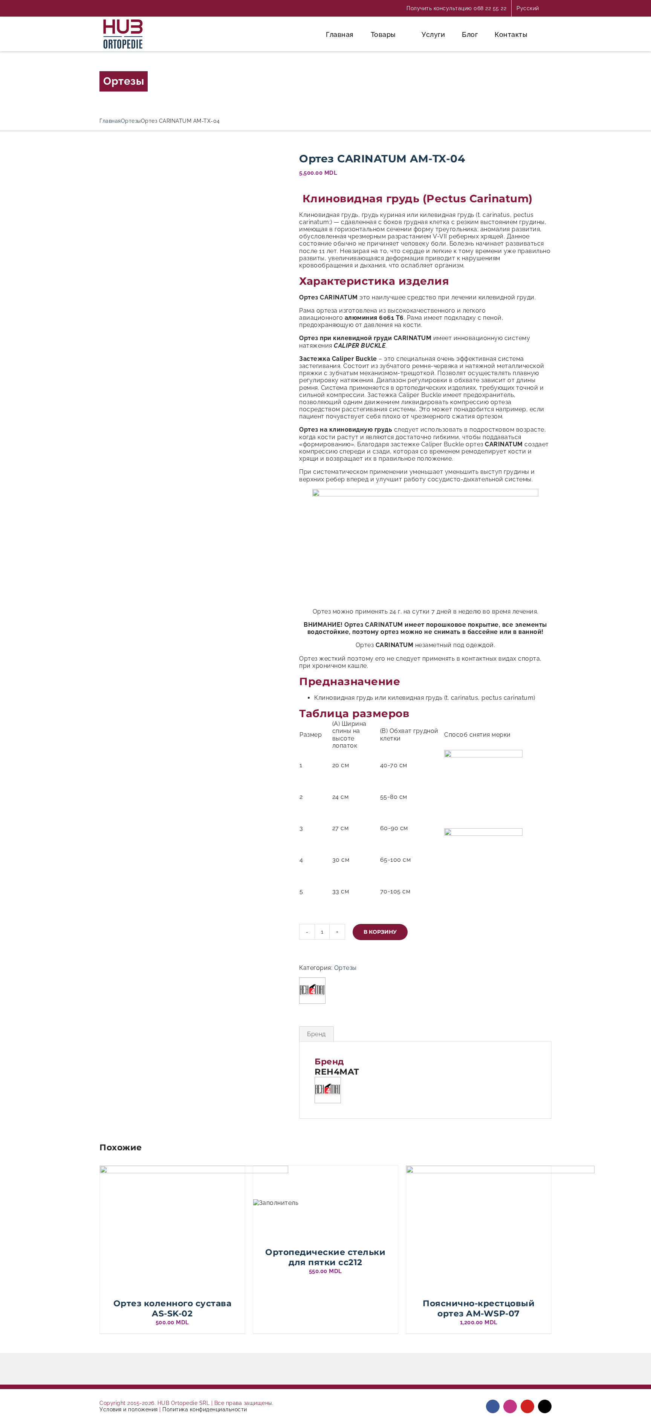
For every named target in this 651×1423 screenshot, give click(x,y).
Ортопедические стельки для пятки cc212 (325, 1257)
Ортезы (123, 81)
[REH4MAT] (312, 990)
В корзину (380, 931)
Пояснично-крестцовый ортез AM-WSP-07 (479, 1308)
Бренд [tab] (316, 1034)
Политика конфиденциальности (204, 1409)
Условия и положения (128, 1409)
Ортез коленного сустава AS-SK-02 (172, 1308)
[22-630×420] (193, 174)
